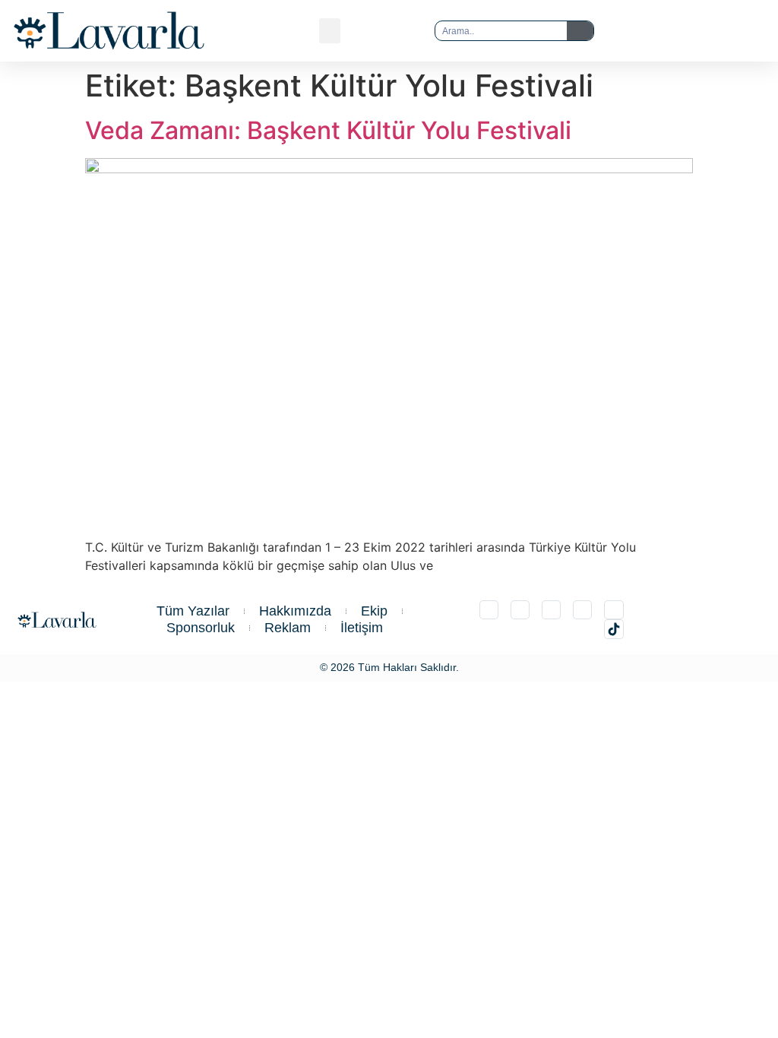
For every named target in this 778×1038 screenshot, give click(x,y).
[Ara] (580, 30)
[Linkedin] (551, 609)
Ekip (374, 611)
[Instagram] (488, 609)
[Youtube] (613, 609)
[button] (329, 30)
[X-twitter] (520, 609)
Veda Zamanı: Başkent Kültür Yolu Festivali (328, 130)
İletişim (361, 627)
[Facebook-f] (582, 609)
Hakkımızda (295, 611)
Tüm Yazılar (193, 611)
